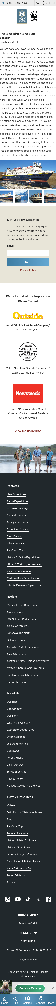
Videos (11, 805)
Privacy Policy (28, 270)
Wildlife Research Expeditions (24, 585)
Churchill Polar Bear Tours (22, 605)
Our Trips (12, 702)
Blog (9, 819)
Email (10, 245)
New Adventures (16, 494)
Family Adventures (17, 522)
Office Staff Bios (16, 737)
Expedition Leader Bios (20, 730)
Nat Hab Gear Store (18, 847)
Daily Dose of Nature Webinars (24, 812)
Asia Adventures (16, 654)
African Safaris (15, 612)
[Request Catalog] (30, 988)
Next (28, 262)
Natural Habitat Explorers (21, 840)
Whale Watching (16, 543)
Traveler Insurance (17, 833)
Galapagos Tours (16, 640)
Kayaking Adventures (19, 571)
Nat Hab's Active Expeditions (23, 557)
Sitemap (11, 882)
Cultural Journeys (17, 515)
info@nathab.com (28, 959)
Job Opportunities (17, 744)
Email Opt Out (15, 765)
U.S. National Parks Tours (21, 619)
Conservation (14, 709)
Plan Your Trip (15, 826)
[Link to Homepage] (28, 17)
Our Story (12, 715)
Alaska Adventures (18, 626)
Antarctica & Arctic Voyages (23, 647)
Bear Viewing (14, 536)
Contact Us (13, 750)
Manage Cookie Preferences (23, 785)
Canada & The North (18, 633)
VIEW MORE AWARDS (28, 431)
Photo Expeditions (17, 501)
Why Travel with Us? (18, 723)
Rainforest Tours (16, 550)
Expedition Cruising (18, 529)
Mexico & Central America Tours (25, 668)
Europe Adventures (18, 682)
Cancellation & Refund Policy (23, 861)
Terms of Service (16, 772)
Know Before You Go (19, 868)
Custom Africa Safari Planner (23, 578)
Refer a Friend (15, 757)
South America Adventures (22, 675)
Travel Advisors (16, 875)
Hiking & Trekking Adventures (24, 564)
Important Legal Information (23, 854)
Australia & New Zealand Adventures (28, 661)
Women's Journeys (17, 508)
